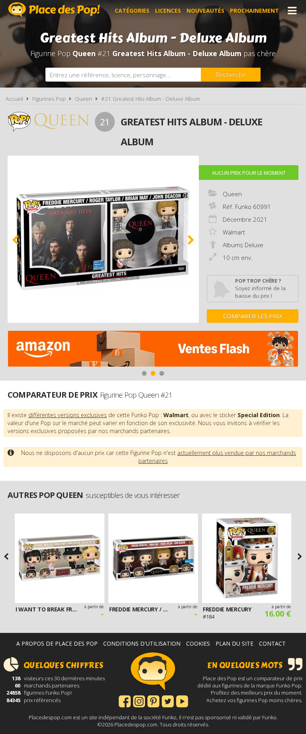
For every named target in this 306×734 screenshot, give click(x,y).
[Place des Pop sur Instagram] (139, 701)
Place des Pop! (54, 10)
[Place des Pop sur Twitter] (168, 701)
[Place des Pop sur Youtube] (182, 701)
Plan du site (234, 643)
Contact (272, 643)
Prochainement (254, 10)
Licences (168, 10)
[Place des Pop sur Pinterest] (153, 701)
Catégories (132, 10)
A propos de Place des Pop (57, 643)
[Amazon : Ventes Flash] (153, 350)
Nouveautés (205, 10)
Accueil (14, 98)
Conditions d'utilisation (141, 643)
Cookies (198, 643)
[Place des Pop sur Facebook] (125, 701)
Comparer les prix (252, 316)
